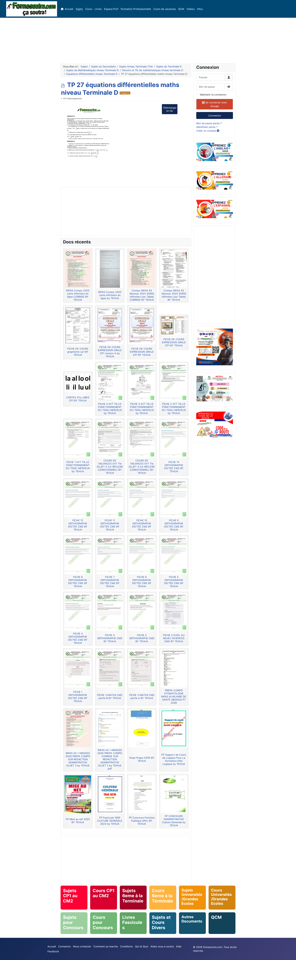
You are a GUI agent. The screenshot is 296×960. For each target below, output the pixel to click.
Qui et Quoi (141, 946)
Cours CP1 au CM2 (104, 893)
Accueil (69, 8)
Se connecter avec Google (216, 104)
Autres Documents (191, 919)
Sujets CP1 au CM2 (70, 896)
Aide (178, 946)
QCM (181, 8)
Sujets (79, 8)
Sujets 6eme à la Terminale (132, 896)
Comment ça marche (105, 946)
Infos (200, 8)
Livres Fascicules (132, 922)
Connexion (214, 115)
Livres (98, 8)
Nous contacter (82, 946)
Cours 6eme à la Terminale (162, 896)
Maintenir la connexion (213, 94)
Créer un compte (206, 130)
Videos (191, 8)
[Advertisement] (148, 39)
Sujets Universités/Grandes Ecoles (191, 897)
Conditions (126, 946)
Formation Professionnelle (136, 8)
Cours (88, 8)
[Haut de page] (291, 954)
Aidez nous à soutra (162, 946)
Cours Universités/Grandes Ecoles (221, 897)
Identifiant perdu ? (207, 127)
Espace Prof (111, 8)
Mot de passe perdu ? (209, 123)
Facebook (53, 951)
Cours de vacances (164, 8)
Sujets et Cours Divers (161, 922)
